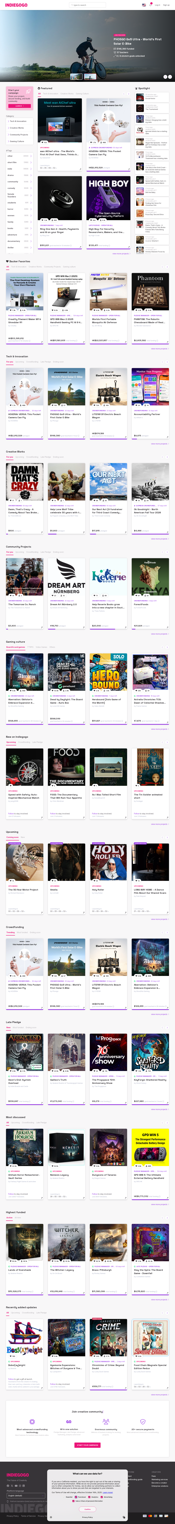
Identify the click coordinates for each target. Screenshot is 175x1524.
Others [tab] (52, 647)
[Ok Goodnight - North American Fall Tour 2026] (150, 481)
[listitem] (19, 156)
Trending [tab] (10, 932)
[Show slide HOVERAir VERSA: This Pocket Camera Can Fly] (76, 77)
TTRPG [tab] (30, 647)
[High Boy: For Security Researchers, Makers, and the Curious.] (108, 198)
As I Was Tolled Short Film (106, 794)
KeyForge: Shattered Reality (150, 1079)
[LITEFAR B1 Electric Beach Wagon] (108, 386)
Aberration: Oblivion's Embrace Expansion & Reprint (20, 702)
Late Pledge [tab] (46, 362)
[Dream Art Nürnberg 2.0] (66, 577)
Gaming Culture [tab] (82, 93)
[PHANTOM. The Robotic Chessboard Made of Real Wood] (150, 291)
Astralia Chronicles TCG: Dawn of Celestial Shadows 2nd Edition (149, 702)
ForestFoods (141, 604)
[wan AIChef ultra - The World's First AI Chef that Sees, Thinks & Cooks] (60, 120)
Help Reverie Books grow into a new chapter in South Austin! (108, 607)
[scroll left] (165, 77)
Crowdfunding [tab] (32, 362)
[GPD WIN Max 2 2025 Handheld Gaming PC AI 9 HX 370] (66, 291)
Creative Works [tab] (67, 93)
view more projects (120, 253)
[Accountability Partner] (150, 386)
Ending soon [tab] (58, 362)
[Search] (72, 5)
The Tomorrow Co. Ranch (22, 604)
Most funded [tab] (22, 932)
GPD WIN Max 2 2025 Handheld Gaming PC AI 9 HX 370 (66, 322)
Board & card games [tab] (15, 647)
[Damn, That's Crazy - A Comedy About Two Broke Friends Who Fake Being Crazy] (24, 481)
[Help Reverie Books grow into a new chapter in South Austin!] (108, 577)
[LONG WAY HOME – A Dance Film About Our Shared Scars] (150, 862)
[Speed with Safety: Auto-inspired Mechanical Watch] (24, 767)
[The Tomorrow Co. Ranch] (24, 577)
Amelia (54, 889)
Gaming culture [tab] (69, 267)
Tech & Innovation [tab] (50, 93)
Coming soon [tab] (12, 837)
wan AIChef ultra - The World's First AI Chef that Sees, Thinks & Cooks (58, 154)
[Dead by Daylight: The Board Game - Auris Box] (66, 672)
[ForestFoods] (150, 577)
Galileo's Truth (58, 1079)
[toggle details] (81, 171)
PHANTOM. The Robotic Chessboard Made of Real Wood (148, 322)
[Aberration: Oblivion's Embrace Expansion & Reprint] (24, 672)
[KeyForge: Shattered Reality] (150, 1052)
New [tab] (23, 837)
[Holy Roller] (108, 862)
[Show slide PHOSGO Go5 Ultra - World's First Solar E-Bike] (90, 77)
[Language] (144, 5)
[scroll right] (170, 77)
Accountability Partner (147, 414)
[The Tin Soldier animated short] (150, 767)
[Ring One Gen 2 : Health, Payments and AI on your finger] (60, 198)
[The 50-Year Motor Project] (24, 862)
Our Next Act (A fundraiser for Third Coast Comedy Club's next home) (107, 512)
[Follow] (10, 786)
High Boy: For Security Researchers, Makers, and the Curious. (105, 232)
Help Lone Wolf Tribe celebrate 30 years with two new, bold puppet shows (66, 512)
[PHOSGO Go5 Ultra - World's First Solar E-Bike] (66, 386)
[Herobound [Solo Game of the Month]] (108, 672)
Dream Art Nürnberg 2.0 (63, 604)
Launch (19, 106)
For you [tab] (9, 362)
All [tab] (39, 93)
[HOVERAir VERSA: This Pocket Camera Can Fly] (108, 120)
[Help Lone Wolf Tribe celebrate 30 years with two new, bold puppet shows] (66, 481)
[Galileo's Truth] (66, 1052)
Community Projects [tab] (52, 267)
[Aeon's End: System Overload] (24, 1052)
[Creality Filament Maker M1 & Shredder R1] (24, 291)
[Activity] (150, 5)
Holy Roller (98, 889)
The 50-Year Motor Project (23, 889)
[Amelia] (66, 862)
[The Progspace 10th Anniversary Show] (108, 1052)
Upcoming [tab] (19, 362)
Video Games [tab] (41, 647)
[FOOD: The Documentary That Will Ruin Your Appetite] (66, 767)
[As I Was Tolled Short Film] (108, 767)
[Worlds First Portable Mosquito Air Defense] (108, 291)
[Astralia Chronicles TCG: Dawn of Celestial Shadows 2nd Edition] (150, 672)
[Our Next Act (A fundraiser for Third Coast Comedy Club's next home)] (108, 481)
